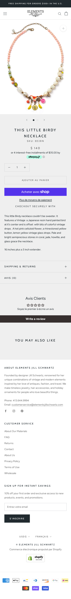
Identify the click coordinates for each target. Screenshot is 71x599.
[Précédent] (26, 120)
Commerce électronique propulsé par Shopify (35, 549)
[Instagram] (14, 411)
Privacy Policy (12, 461)
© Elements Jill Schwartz (35, 544)
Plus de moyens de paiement (35, 199)
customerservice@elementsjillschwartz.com (37, 404)
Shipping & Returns (20, 266)
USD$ (23, 536)
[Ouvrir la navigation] (5, 13)
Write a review (35, 319)
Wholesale (10, 473)
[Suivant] (44, 120)
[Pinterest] (22, 411)
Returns (8, 443)
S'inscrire (17, 518)
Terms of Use (11, 467)
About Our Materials (15, 431)
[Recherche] (59, 13)
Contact (9, 449)
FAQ (6, 437)
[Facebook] (5, 411)
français (42, 536)
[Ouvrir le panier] (66, 13)
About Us (9, 455)
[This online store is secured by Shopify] (35, 556)
